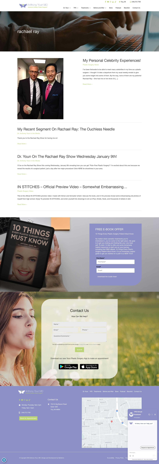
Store (117, 391)
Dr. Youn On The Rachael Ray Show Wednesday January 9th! (67, 156)
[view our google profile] (113, 1)
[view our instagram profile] (110, 1)
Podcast (122, 391)
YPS (91, 391)
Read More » (87, 84)
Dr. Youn (85, 391)
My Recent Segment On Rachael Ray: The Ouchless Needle (66, 129)
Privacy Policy (82, 344)
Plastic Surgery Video (25, 191)
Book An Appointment (28, 418)
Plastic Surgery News (91, 65)
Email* (98, 267)
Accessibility (110, 458)
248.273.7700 (136, 2)
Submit (79, 350)
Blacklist (130, 391)
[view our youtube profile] (108, 1)
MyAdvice (61, 458)
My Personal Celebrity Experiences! (112, 60)
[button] (70, 7)
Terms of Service (93, 344)
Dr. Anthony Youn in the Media (28, 133)
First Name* (100, 258)
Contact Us (138, 391)
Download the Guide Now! (107, 277)
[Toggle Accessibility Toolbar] (4, 460)
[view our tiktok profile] (115, 1)
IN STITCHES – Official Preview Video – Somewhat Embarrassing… (72, 187)
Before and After (108, 391)
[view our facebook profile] (105, 1)
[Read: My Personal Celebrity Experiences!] (40, 88)
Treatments (97, 391)
